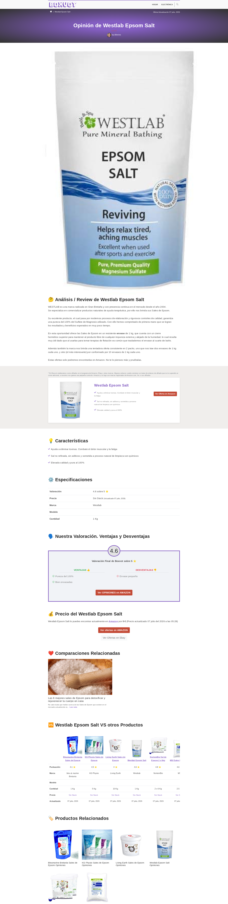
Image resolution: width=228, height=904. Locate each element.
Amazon (113, 621)
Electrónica (167, 4)
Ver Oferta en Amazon (165, 394)
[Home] (51, 12)
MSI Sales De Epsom (179, 760)
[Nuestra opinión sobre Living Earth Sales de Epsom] (115, 745)
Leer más (73, 707)
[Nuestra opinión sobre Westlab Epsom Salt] (136, 749)
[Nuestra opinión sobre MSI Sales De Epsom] (179, 749)
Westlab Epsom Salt (62, 12)
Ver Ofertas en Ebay (114, 637)
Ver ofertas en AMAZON (114, 630)
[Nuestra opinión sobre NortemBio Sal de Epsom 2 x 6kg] (158, 745)
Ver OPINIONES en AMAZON (114, 592)
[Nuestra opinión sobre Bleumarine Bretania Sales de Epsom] (72, 745)
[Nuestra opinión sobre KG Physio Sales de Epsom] (94, 745)
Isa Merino (116, 35)
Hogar (155, 4)
